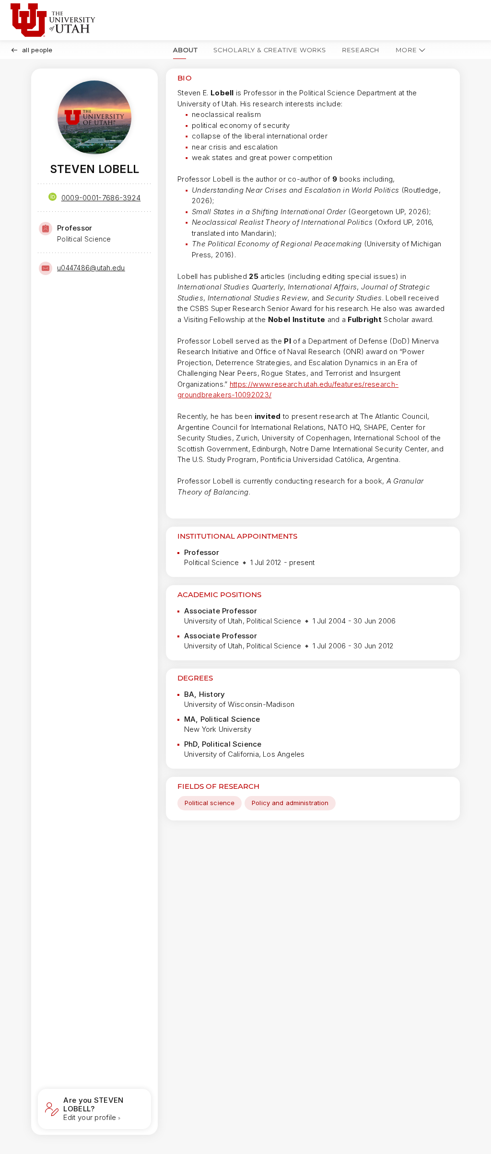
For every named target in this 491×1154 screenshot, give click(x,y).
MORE (406, 50)
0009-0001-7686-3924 (101, 197)
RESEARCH (361, 50)
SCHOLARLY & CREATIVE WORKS (269, 50)
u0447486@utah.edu (91, 268)
